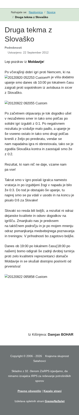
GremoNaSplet (55, 401)
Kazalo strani (53, 391)
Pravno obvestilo (29, 391)
